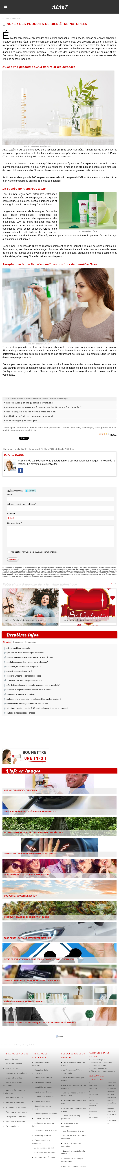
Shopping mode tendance (45, 1114)
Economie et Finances (15, 1121)
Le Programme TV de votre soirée (71, 1071)
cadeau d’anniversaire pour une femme (23, 620)
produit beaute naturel (13, 430)
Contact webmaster (99, 1068)
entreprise (93, 1103)
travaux (111, 1108)
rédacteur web (31, 567)
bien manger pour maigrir (21, 420)
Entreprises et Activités (15, 1117)
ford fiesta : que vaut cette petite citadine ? (24, 680)
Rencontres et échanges (45, 1157)
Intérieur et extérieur (14, 1102)
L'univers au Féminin (43, 1092)
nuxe (97, 427)
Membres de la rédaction (101, 1062)
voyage (92, 1083)
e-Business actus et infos (45, 1131)
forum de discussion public (79, 569)
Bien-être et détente (14, 1098)
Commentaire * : (15, 523)
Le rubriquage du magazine (69, 1124)
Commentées (30, 642)
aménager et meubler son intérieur (21, 694)
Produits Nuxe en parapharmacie (37, 344)
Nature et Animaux (13, 1063)
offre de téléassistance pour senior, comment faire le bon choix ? (33, 685)
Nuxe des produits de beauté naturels (37, 146)
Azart (59, 7)
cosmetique (87, 427)
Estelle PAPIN (20, 449)
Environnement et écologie (41, 1064)
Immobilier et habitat (43, 1087)
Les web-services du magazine (71, 1144)
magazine (61, 571)
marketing (112, 1097)
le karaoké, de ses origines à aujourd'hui (24, 667)
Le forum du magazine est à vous (73, 1109)
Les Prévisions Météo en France (73, 1064)
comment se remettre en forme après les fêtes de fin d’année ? (44, 407)
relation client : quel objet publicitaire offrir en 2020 (28, 704)
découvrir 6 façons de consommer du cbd (24, 676)
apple (91, 1100)
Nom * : (10, 494)
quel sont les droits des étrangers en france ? (25, 653)
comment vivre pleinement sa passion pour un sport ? (29, 690)
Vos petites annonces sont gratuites (73, 1086)
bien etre (75, 427)
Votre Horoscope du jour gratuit (73, 1079)
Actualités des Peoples (44, 1152)
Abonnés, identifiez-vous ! (74, 1166)
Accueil (5, 18)
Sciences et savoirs (43, 1077)
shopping (16, 18)
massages (93, 1085)
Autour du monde (13, 1059)
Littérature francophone (16, 1073)
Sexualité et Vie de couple (41, 1107)
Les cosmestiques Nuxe (88, 231)
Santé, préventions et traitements (14, 1091)
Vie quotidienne (12, 1126)
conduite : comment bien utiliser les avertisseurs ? (27, 662)
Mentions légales (98, 1060)
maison (111, 1100)
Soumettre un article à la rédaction (73, 1152)
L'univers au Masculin (44, 1096)
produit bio (30, 430)
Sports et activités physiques (12, 1084)
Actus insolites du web (44, 1148)
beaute (66, 427)
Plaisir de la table (42, 1101)
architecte (93, 1117)
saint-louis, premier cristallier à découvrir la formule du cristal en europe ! (37, 708)
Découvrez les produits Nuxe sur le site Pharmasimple (32, 55)
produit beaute (108, 427)
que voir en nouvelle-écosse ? (19, 671)
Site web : (12, 513)
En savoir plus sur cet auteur (42, 464)
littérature (112, 1083)
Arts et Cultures (12, 1068)
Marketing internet (42, 1135)
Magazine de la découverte (40, 1071)
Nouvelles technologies (15, 1107)
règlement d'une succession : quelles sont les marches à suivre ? (34, 699)
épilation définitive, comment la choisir (30, 416)
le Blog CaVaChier (29, 1045)
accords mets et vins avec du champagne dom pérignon (30, 657)
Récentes (7, 642)
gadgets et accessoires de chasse (21, 713)
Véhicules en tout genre (16, 1112)
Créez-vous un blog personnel (70, 1117)
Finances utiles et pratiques (41, 1141)
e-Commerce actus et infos (43, 1124)
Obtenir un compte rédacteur (103, 1071)
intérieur (111, 1111)
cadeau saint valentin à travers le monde (82, 620)
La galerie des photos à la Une (73, 1102)
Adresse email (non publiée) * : (22, 504)
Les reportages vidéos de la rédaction (73, 1094)
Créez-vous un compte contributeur (72, 1160)
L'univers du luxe (42, 1118)
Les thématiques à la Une (74, 1131)
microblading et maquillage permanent (29, 402)
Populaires (18, 642)
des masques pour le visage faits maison (31, 411)
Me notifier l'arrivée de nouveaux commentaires (34, 552)
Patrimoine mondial (42, 1082)
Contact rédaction (98, 1065)
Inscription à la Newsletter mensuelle (73, 1137)
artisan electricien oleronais (18, 648)
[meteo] (59, 1036)
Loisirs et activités (13, 1078)
